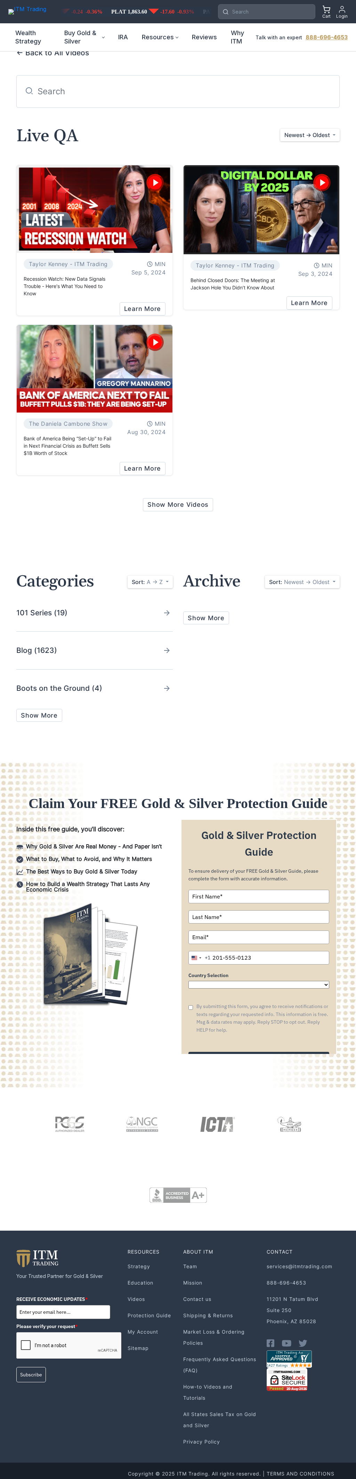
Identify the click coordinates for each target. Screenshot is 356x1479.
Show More (39, 715)
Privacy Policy (201, 1442)
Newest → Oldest (300, 581)
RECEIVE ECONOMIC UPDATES (52, 1299)
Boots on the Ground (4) (59, 688)
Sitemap (138, 1348)
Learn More (142, 308)
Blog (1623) (36, 650)
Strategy (139, 1266)
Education (140, 1283)
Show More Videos (178, 504)
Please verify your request (47, 1326)
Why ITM (237, 37)
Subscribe (31, 1375)
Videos (136, 1299)
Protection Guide (149, 1315)
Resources (158, 37)
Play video (155, 182)
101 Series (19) (41, 612)
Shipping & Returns (208, 1315)
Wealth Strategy (28, 37)
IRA (123, 37)
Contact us (197, 1299)
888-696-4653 (327, 37)
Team (190, 1266)
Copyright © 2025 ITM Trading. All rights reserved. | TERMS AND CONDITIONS (231, 1474)
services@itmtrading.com (299, 1266)
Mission (192, 1283)
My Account (143, 1332)
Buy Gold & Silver (80, 37)
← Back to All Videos (52, 52)
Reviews (204, 37)
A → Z (148, 581)
